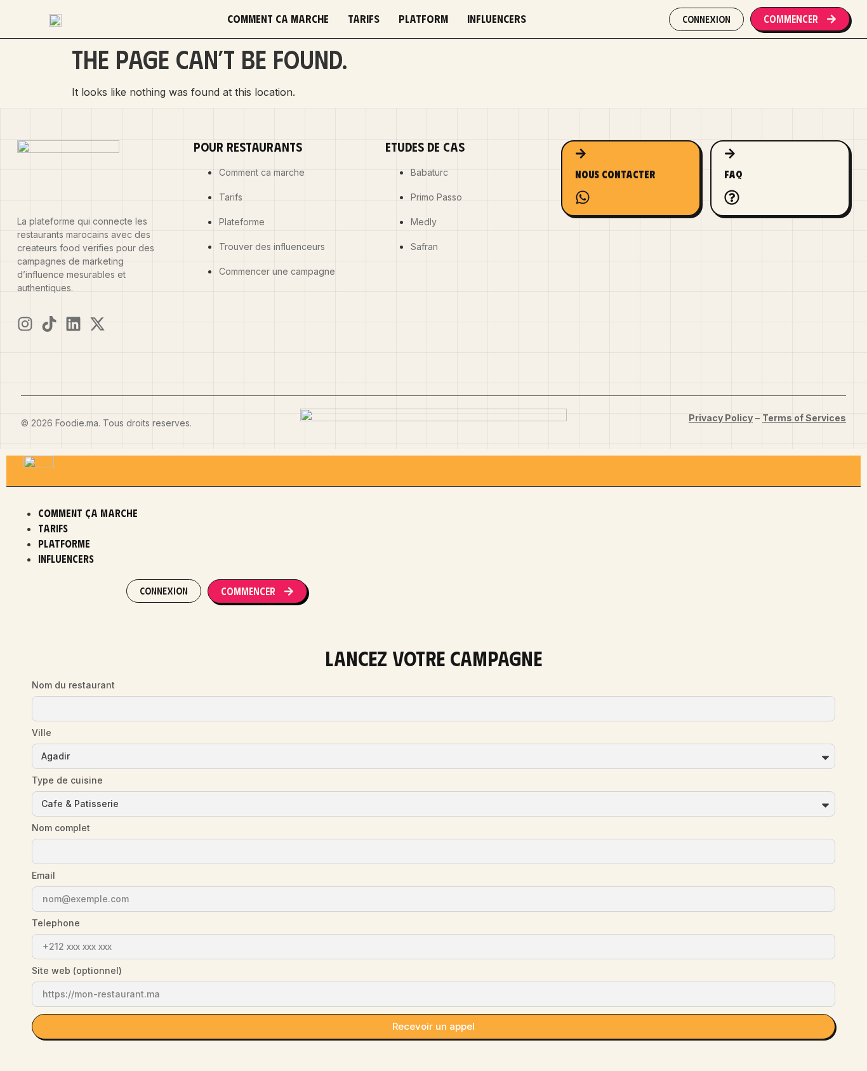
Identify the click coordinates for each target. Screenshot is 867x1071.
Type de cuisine (67, 780)
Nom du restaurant (73, 685)
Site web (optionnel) (77, 971)
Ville (41, 733)
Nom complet (61, 828)
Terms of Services (804, 417)
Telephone (56, 923)
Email (43, 876)
